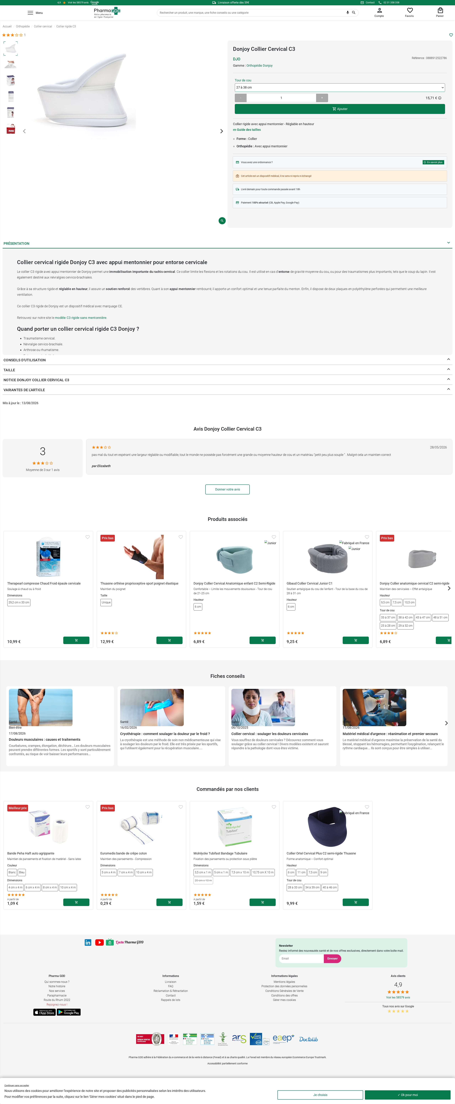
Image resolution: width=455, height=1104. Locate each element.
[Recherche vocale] (348, 13)
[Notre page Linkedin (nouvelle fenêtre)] (88, 942)
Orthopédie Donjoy (260, 65)
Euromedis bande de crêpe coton (123, 853)
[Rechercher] (354, 12)
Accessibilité (214, 1063)
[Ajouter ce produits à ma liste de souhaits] (451, 35)
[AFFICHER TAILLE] (448, 370)
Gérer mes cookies (284, 1000)
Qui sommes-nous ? (56, 982)
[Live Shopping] (110, 942)
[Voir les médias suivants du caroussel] (222, 131)
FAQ (170, 986)
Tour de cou (243, 80)
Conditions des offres (284, 995)
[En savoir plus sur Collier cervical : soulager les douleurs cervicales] (282, 704)
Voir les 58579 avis (78, 2)
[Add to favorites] (88, 537)
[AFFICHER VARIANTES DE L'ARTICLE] (448, 390)
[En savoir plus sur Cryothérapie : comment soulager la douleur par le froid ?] (171, 704)
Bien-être (15, 727)
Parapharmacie (56, 995)
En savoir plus (434, 162)
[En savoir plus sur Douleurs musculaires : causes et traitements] (60, 704)
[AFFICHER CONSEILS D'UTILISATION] (448, 360)
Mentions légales (284, 982)
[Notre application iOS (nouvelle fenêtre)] (44, 1012)
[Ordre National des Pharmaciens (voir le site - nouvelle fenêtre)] (223, 1039)
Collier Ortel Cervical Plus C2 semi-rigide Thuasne (321, 853)
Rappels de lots (170, 1000)
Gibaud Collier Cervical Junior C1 (310, 583)
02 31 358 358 (391, 2)
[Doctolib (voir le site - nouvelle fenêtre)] (308, 1039)
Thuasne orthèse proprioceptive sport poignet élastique (139, 583)
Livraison (170, 982)
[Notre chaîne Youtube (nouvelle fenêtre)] (99, 942)
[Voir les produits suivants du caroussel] (449, 588)
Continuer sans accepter (16, 1085)
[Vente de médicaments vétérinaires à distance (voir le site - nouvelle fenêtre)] (207, 1039)
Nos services (57, 991)
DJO (236, 59)
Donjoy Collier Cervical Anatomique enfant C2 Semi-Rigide (234, 583)
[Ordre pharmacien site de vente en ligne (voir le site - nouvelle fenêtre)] (190, 1039)
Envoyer (332, 958)
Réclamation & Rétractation (171, 991)
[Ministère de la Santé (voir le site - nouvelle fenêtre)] (174, 1039)
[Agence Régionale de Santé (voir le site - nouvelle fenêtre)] (239, 1039)
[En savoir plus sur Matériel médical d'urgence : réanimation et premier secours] (394, 704)
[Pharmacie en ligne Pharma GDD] (106, 12)
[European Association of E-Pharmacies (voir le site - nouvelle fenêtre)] (283, 1039)
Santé (13, 722)
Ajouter (341, 109)
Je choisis (320, 1095)
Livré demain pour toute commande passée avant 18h (270, 189)
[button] (30, 12)
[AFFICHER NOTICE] (448, 380)
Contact (370, 2)
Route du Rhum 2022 (57, 1000)
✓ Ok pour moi (408, 1095)
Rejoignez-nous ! (57, 1004)
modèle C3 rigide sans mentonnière (80, 318)
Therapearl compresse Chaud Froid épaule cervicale (44, 583)
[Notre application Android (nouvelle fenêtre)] (69, 1012)
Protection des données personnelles (284, 986)
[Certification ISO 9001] (150, 1039)
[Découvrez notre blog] (129, 942)
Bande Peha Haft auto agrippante (30, 853)
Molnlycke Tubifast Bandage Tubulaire (220, 853)
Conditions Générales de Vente (284, 991)
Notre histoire (57, 986)
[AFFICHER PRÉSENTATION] (448, 243)
